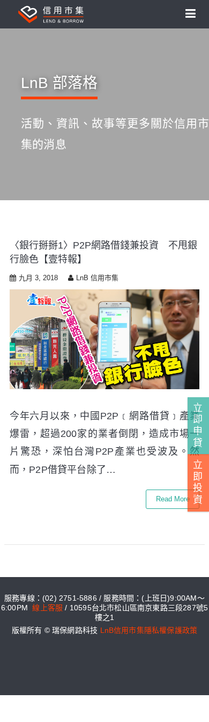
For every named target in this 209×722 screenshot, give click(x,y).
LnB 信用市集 (97, 278)
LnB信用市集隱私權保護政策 (149, 630)
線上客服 (47, 607)
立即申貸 (198, 425)
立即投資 (198, 482)
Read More (173, 499)
